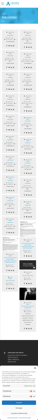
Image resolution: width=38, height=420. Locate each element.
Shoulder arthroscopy (28, 275)
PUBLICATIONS (11, 32)
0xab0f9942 (28, 57)
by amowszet (28, 252)
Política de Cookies (12, 417)
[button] (35, 368)
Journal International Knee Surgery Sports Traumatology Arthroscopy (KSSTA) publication (27, 246)
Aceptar (19, 403)
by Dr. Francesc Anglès (28, 39)
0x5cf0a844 (28, 121)
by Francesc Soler (9, 123)
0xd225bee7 (28, 99)
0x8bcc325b (10, 119)
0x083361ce (10, 99)
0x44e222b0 (28, 205)
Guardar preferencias (19, 413)
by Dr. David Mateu (9, 39)
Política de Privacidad (25, 417)
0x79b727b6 (28, 35)
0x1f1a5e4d (28, 183)
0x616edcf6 (28, 163)
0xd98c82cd (10, 140)
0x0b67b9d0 (28, 77)
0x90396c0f (10, 160)
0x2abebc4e (10, 222)
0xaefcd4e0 (10, 180)
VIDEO (11, 277)
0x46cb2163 (10, 200)
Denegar (19, 408)
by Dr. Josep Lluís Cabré (28, 103)
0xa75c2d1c (28, 143)
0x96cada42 (10, 55)
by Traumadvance (9, 143)
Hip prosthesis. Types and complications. (28, 306)
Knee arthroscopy (10, 280)
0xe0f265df (10, 77)
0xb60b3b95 (10, 35)
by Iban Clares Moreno (10, 59)
